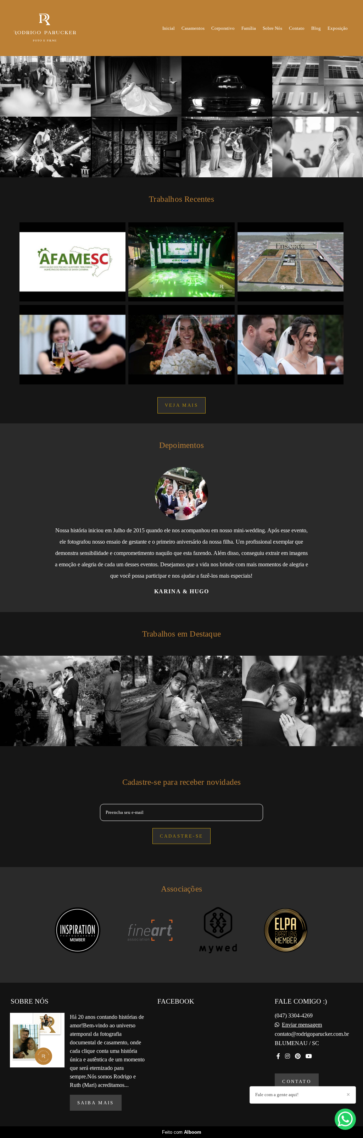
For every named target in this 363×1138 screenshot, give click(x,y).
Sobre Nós (272, 28)
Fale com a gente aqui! (276, 1094)
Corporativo (223, 28)
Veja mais (181, 405)
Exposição (338, 28)
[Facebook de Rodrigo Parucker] (278, 1079)
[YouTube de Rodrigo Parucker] (309, 1079)
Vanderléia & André (183, 614)
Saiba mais (95, 1125)
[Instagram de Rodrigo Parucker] (287, 1079)
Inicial (168, 28)
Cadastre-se (181, 858)
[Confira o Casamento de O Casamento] (181, 344)
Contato (297, 28)
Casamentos (193, 28)
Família (248, 28)
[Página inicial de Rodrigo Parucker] (51, 28)
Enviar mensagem (302, 1047)
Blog (316, 28)
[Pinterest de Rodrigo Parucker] (298, 1079)
